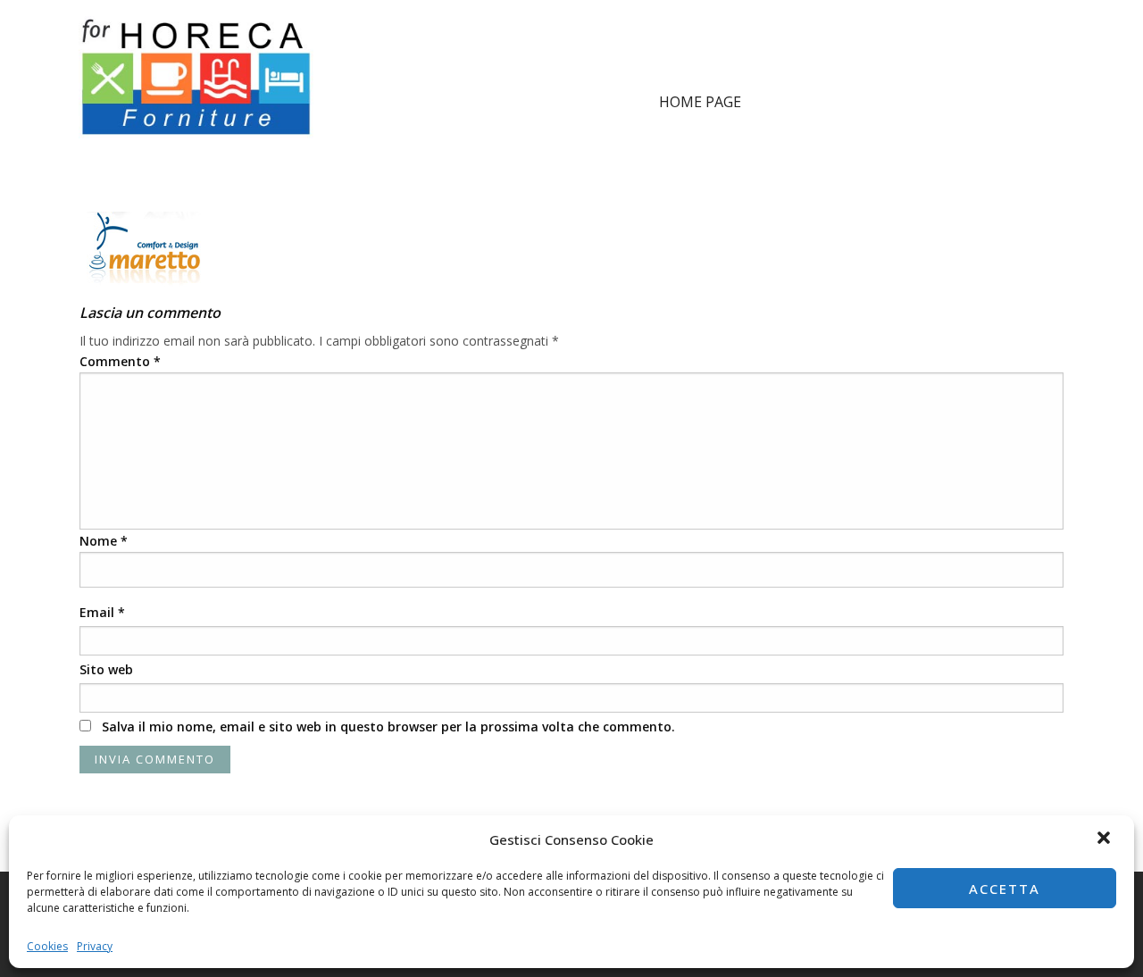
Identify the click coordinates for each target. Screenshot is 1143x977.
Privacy (95, 946)
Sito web (106, 669)
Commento (120, 361)
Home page (700, 102)
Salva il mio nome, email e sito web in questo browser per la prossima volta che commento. (388, 726)
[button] (1105, 839)
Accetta (1004, 889)
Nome (103, 540)
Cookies (47, 946)
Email (102, 612)
